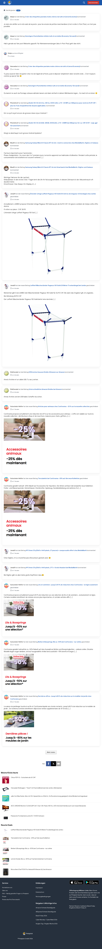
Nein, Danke (51, 488)
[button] (51, 464)
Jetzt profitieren (51, 483)
